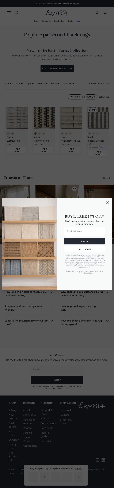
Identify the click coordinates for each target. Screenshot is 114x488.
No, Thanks (85, 249)
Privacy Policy (88, 273)
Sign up (85, 241)
